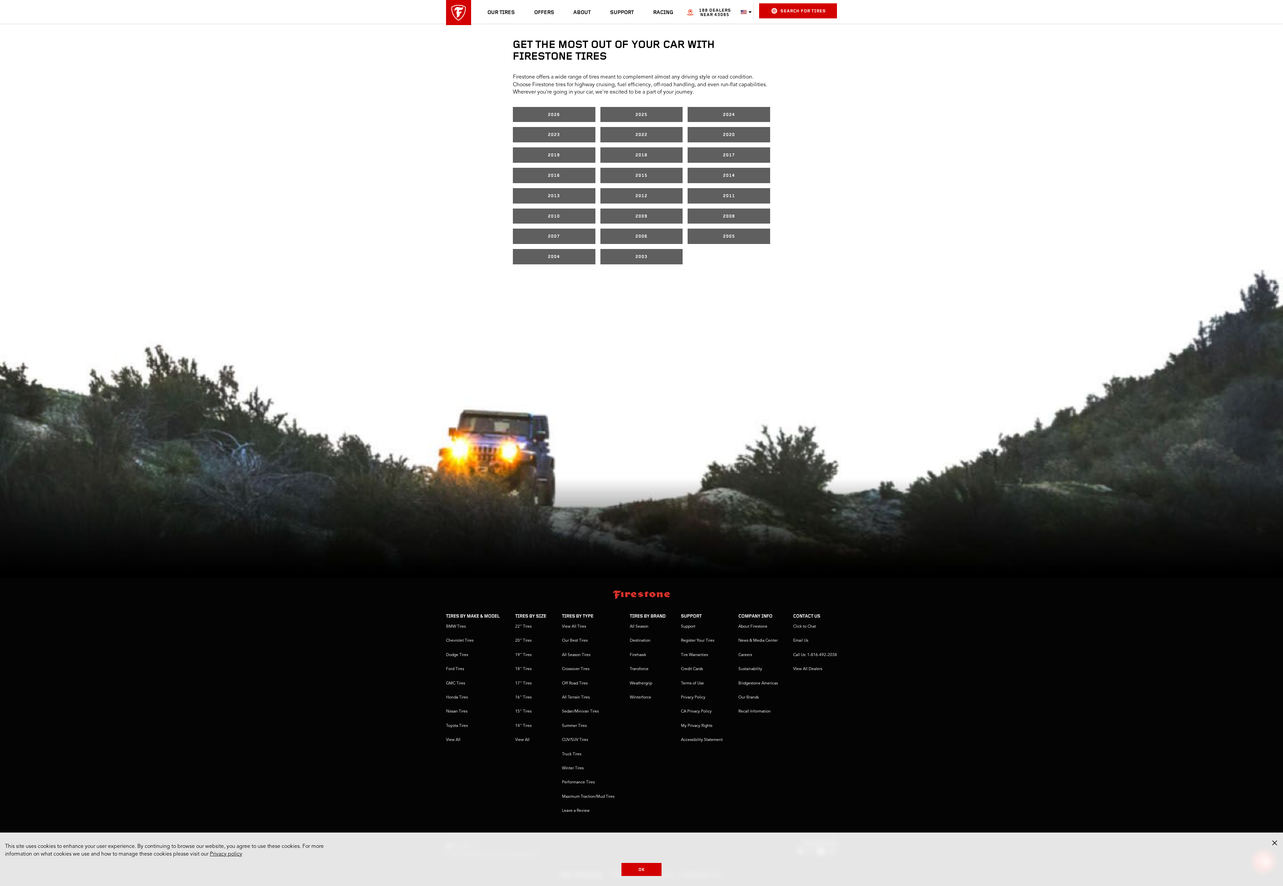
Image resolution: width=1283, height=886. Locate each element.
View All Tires (574, 627)
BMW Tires (456, 627)
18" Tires (523, 669)
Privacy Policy (693, 697)
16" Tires (523, 697)
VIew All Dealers (807, 669)
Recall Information (754, 712)
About (582, 12)
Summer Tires (574, 726)
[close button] (1274, 843)
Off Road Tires (575, 683)
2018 (641, 155)
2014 (729, 175)
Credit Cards (692, 669)
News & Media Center (758, 641)
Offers (544, 12)
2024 (729, 115)
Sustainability (750, 669)
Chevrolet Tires (459, 641)
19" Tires (523, 655)
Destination (640, 641)
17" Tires (523, 683)
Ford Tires (455, 669)
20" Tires (523, 641)
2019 (554, 155)
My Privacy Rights (696, 726)
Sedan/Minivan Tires (580, 712)
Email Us (800, 641)
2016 (554, 175)
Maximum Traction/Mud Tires (588, 797)
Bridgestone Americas (758, 683)
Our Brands (748, 697)
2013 (554, 196)
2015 (641, 175)
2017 (729, 155)
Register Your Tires (697, 641)
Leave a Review (576, 811)
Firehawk (638, 655)
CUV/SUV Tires (575, 740)
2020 (729, 135)
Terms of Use (692, 683)
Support (622, 12)
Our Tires (501, 12)
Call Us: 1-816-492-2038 (815, 655)
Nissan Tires (456, 712)
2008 (729, 216)
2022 (641, 135)
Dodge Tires (457, 655)
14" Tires (523, 726)
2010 (554, 216)
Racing (663, 12)
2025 (641, 115)
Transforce (639, 669)
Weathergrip (641, 683)
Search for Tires (803, 11)
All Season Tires (576, 655)
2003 (641, 257)
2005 (729, 236)
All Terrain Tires (576, 697)
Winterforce (640, 697)
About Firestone (752, 627)
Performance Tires (578, 782)
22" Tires (523, 627)
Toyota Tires (457, 726)
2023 (554, 135)
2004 (554, 257)
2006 (641, 236)
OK (641, 870)
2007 (554, 236)
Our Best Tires (575, 641)
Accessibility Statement (702, 740)
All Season (639, 627)
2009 (641, 216)
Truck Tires (571, 754)
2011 (729, 196)
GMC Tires (455, 683)
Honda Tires (457, 697)
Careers (745, 655)
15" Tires (523, 712)
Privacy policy (226, 854)
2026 (554, 115)
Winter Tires (573, 768)
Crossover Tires (575, 669)
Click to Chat (804, 627)
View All (453, 740)
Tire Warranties (694, 655)
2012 (641, 196)
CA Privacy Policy (696, 712)
